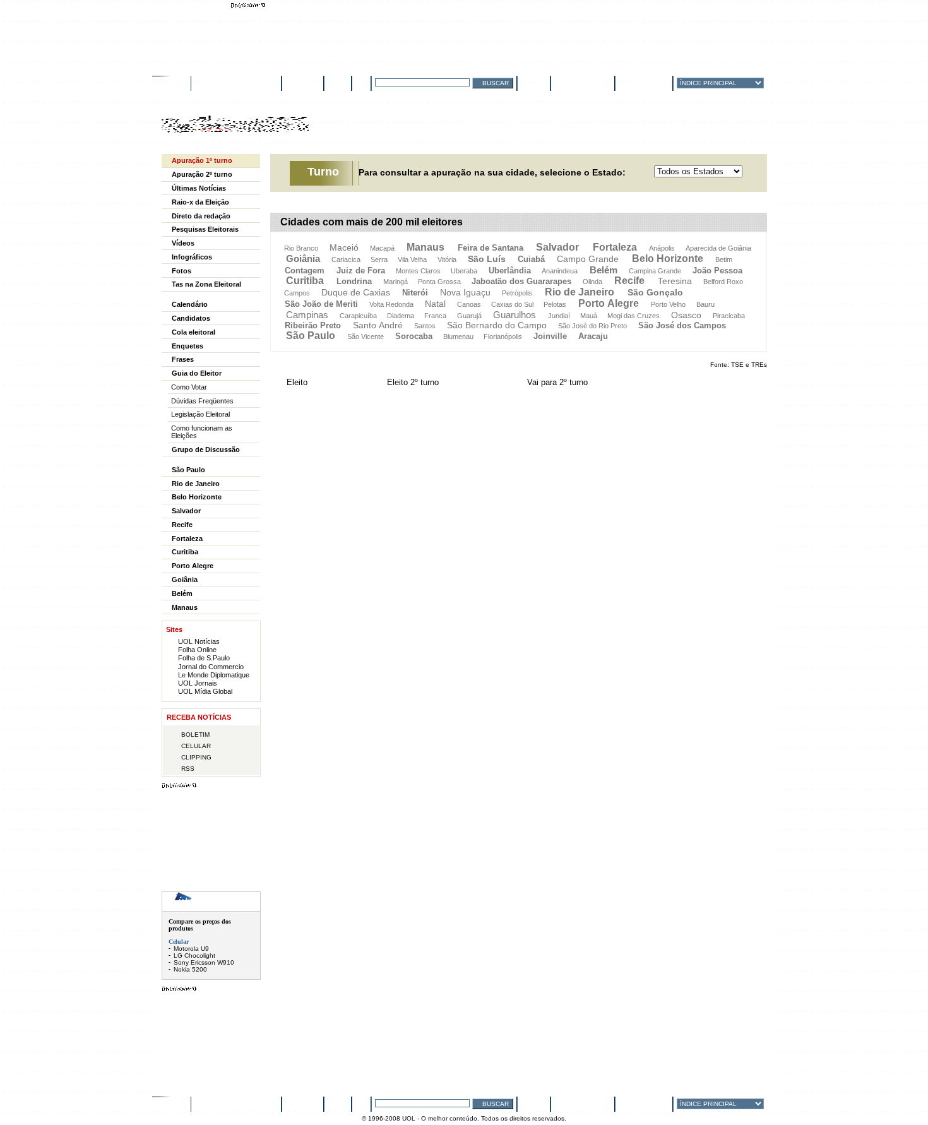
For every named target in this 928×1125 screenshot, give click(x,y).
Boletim (195, 734)
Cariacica (345, 259)
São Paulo (310, 335)
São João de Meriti (321, 304)
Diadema (400, 315)
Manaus (425, 247)
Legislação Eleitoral (200, 414)
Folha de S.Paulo (204, 658)
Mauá (588, 315)
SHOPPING (653, 82)
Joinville (550, 336)
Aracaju (593, 336)
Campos (297, 293)
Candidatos (191, 318)
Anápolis (662, 248)
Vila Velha (412, 259)
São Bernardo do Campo (497, 325)
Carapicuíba (358, 315)
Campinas (307, 314)
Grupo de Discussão (206, 449)
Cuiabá (531, 259)
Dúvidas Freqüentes (202, 401)
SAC (361, 82)
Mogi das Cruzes (633, 315)
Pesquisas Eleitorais (205, 229)
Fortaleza (615, 247)
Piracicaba (729, 315)
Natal (435, 304)
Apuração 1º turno (202, 160)
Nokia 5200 (190, 969)
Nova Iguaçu (465, 292)
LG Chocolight (194, 955)
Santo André (378, 325)
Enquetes (187, 346)
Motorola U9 (191, 948)
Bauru (705, 304)
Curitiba (305, 280)
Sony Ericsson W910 (204, 962)
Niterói (415, 292)
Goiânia (303, 258)
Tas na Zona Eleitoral (206, 284)
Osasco (686, 315)
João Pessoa (717, 270)
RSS (187, 768)
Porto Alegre (608, 303)
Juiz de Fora (360, 270)
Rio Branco (301, 248)
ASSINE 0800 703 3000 (235, 82)
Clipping (196, 757)
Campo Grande (588, 259)
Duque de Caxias (355, 292)
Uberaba (464, 271)
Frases (183, 359)
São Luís (487, 259)
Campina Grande (655, 271)
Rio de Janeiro (579, 292)
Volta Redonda (391, 304)
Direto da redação (201, 216)
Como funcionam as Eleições (201, 431)
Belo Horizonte (667, 258)
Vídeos (183, 243)
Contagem (304, 270)
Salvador (557, 247)
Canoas (469, 304)
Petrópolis (517, 293)
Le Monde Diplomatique (213, 675)
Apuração (354, 129)
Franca (435, 315)
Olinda (592, 281)
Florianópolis (503, 336)
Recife (629, 280)
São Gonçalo (655, 292)
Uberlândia (510, 270)
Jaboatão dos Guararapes (521, 281)
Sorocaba (413, 336)
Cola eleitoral (193, 332)
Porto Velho (668, 304)
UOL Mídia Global (205, 691)
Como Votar (189, 387)
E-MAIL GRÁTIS (588, 82)
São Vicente (365, 336)
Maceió (344, 247)
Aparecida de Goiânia (718, 248)
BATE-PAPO (303, 82)
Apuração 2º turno (202, 174)
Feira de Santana (490, 248)
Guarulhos (514, 314)
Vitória (446, 259)
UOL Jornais (197, 683)
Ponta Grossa (439, 281)
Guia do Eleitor (197, 373)
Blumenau (458, 336)
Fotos (181, 271)
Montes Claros (418, 271)
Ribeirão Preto (313, 325)
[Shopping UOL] (211, 901)
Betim (723, 259)
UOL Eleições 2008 (235, 129)
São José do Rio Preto (592, 326)
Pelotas (555, 304)
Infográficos (192, 257)
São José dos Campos (682, 325)
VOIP (539, 82)
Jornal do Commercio (211, 666)
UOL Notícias (199, 641)
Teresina (675, 281)
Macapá (382, 248)
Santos (425, 326)
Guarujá (469, 315)
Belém (603, 270)
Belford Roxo (723, 281)
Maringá (395, 281)
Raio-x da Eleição (200, 202)
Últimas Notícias (199, 188)
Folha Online (197, 649)
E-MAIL (337, 82)
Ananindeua (560, 271)
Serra (379, 259)
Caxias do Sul (512, 304)
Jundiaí (559, 315)
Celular (196, 745)
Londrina (354, 281)
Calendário (190, 304)
